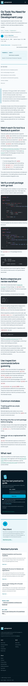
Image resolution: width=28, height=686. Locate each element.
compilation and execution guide (9, 462)
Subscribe (14, 496)
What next (3, 83)
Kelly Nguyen (3, 670)
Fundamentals (13, 30)
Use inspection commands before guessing (9, 77)
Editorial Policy (4, 664)
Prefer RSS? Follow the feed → (8, 511)
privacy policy (8, 503)
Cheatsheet (3, 648)
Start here (3, 642)
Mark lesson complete (14, 55)
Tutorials (6, 30)
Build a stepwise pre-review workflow (8, 75)
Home (2, 30)
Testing (16, 646)
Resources (3, 650)
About (2, 658)
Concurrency (18, 644)
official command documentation (11, 149)
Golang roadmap (4, 644)
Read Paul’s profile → (7, 539)
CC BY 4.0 (18, 636)
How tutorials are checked (22, 47)
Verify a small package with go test (7, 72)
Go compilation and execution (11, 339)
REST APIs (17, 642)
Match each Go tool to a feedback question (9, 69)
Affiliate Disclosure (4, 666)
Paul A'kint (11, 35)
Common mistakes (4, 80)
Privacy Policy (3, 662)
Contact (2, 660)
